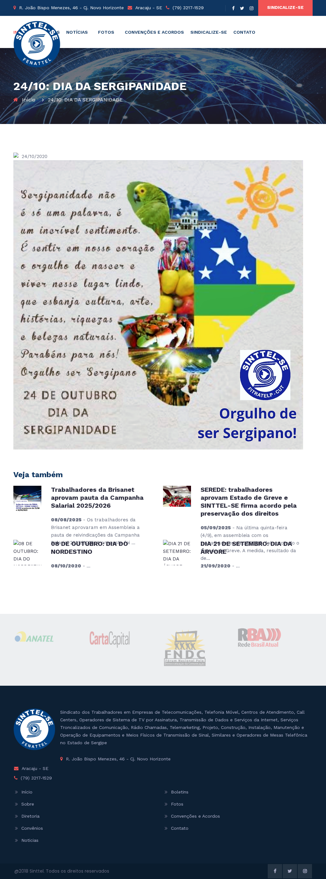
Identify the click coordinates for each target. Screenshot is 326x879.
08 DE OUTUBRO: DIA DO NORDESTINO (89, 547)
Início (28, 100)
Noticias (30, 840)
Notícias (77, 32)
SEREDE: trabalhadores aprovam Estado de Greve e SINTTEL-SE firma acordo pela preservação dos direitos (249, 501)
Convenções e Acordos (154, 32)
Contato (244, 32)
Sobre (27, 804)
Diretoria (30, 816)
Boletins (179, 791)
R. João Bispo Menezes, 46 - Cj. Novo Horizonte (71, 7)
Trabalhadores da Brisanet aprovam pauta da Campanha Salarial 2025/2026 (97, 497)
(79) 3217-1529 (188, 7)
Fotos (106, 32)
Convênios (32, 828)
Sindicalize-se (285, 7)
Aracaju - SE (148, 7)
